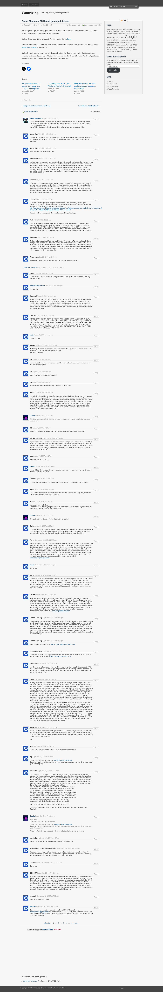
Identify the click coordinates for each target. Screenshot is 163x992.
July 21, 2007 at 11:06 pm (48, 257)
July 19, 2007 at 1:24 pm (44, 180)
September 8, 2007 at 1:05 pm (45, 679)
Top (122, 988)
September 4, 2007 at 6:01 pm (45, 595)
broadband (125, 31)
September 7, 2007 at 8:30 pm (47, 663)
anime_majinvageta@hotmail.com (63, 644)
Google (131, 36)
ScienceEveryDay (114, 47)
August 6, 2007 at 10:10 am (41, 372)
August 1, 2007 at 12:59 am (46, 296)
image (118, 40)
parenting (132, 40)
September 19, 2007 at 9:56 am (48, 873)
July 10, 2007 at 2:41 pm (47, 148)
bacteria (109, 31)
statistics (115, 49)
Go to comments (74, 25)
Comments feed (113, 86)
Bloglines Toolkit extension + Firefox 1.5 (36, 106)
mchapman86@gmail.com (39, 912)
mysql (126, 40)
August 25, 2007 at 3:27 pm (44, 516)
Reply (96, 119)
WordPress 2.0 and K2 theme (89, 106)
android (125, 29)
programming (118, 42)
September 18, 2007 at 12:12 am (50, 862)
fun (118, 37)
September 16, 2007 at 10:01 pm (68, 848)
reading (117, 45)
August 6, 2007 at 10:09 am (41, 359)
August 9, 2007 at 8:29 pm (41, 428)
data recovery (112, 33)
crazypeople (133, 31)
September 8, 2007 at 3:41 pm (43, 746)
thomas (32, 466)
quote (133, 42)
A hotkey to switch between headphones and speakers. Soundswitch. (85, 86)
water (108, 51)
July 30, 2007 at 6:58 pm (54, 286)
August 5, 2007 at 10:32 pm (47, 345)
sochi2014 (124, 47)
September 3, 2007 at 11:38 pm (45, 575)
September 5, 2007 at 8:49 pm (53, 618)
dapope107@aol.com (37, 286)
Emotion (128, 33)
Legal (122, 40)
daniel (32, 565)
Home (24, 5)
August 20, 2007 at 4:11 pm (45, 466)
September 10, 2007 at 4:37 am (48, 838)
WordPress (62, 988)
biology (119, 31)
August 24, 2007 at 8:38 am (44, 479)
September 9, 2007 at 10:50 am (48, 771)
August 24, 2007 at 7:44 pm (42, 501)
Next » (76, 923)
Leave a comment (90, 25)
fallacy (109, 37)
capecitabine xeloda (30, 267)
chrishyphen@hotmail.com (63, 760)
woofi (112, 51)
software (132, 47)
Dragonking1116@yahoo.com (61, 656)
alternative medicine (115, 29)
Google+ (125, 20)
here (69, 39)
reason (123, 45)
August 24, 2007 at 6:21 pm (44, 489)
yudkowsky (118, 51)
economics (121, 33)
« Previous (47, 923)
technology (127, 49)
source (109, 49)
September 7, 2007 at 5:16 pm (52, 651)
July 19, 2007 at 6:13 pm (42, 220)
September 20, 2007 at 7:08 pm (48, 896)
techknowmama (36, 118)
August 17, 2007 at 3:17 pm (42, 456)
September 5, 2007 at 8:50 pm (53, 641)
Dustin (33, 25)
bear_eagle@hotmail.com (61, 611)
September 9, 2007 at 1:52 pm (45, 816)
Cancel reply (57, 929)
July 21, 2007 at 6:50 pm (45, 238)
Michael (33, 906)
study (121, 49)
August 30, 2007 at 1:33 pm (44, 526)
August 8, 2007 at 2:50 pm (44, 393)
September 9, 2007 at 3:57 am (42, 757)
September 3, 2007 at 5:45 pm (45, 565)
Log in (110, 81)
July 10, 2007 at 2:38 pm (47, 134)
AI (107, 29)
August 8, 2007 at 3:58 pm (44, 416)
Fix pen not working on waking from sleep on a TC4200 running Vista (31, 86)
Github (122, 37)
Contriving (30, 12)
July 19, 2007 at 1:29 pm (44, 199)
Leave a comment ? (31, 112)
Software (34, 5)
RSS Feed (122, 20)
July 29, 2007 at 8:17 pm (44, 273)
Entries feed (112, 84)
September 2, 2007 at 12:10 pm (46, 540)
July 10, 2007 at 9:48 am (50, 118)
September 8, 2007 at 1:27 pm (47, 727)
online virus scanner (29, 47)
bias (114, 31)
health (113, 40)
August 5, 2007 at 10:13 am (43, 335)
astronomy (132, 29)
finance (114, 37)
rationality (110, 45)
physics (109, 42)
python (128, 42)
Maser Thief (47, 929)
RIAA (127, 45)
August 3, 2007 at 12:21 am (44, 315)
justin (32, 335)
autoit (138, 29)
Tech (26, 100)
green (108, 40)
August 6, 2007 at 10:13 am (41, 382)
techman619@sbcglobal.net (39, 558)
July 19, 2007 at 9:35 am (47, 159)
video (134, 49)
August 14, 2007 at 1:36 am (53, 438)
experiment (136, 33)
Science (133, 45)
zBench (52, 988)
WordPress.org (113, 89)
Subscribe (113, 70)
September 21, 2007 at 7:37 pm (47, 906)
